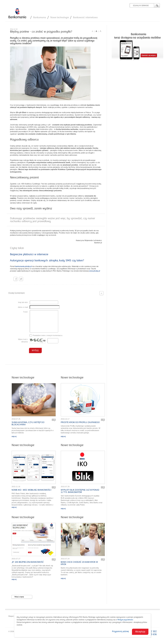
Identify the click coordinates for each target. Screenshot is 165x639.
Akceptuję (140, 631)
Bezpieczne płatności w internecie (29, 254)
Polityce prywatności (125, 620)
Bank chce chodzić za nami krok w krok (79, 563)
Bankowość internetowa (85, 17)
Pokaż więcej (19, 597)
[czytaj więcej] (34, 399)
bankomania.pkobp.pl (23, 266)
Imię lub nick (23, 302)
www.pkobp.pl (94, 271)
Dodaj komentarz (16, 293)
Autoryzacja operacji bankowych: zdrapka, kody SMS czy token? (47, 260)
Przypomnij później (120, 631)
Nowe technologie (59, 17)
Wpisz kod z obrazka (23, 340)
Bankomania (39, 17)
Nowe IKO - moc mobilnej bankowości (31, 490)
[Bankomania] (17, 13)
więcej (14, 436)
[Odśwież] (44, 340)
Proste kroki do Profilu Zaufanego (80, 422)
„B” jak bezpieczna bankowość (28, 562)
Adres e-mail (23, 307)
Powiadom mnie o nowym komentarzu (47, 335)
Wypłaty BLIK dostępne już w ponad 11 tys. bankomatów (80, 491)
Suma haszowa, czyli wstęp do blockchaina (28, 423)
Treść (25, 312)
